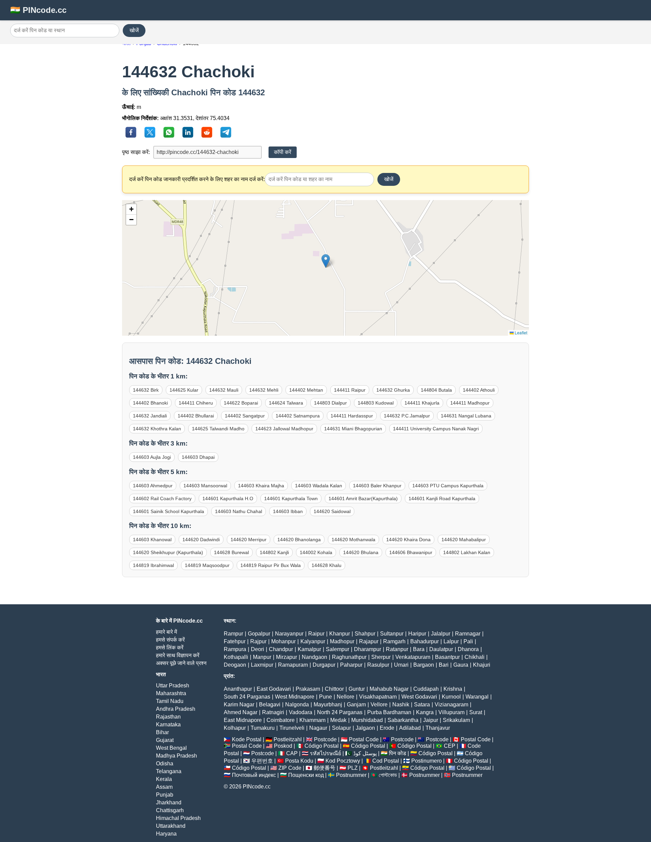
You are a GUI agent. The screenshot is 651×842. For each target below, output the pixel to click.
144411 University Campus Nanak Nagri (436, 428)
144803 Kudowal (376, 403)
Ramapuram (293, 665)
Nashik (400, 704)
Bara (419, 649)
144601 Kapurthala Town (291, 498)
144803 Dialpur (330, 403)
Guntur (357, 689)
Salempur (337, 649)
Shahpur (365, 634)
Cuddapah (426, 689)
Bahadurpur (424, 641)
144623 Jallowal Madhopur (284, 428)
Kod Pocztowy (343, 761)
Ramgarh (394, 641)
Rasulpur (378, 665)
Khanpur (339, 634)
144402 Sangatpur (245, 415)
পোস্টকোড (388, 775)
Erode (387, 728)
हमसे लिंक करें (169, 647)
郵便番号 (324, 768)
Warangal (477, 697)
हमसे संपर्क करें (170, 640)
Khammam (312, 720)
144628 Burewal (231, 552)
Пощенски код (306, 775)
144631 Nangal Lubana (466, 415)
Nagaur (318, 728)
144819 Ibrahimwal (153, 565)
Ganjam (356, 704)
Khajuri (481, 665)
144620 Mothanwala (353, 539)
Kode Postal (246, 739)
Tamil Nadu (169, 701)
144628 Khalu (326, 565)
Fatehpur (234, 641)
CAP (292, 753)
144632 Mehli (263, 390)
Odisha (164, 763)
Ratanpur (397, 649)
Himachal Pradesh (178, 818)
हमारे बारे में (166, 632)
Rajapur (368, 641)
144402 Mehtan (306, 390)
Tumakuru (263, 728)
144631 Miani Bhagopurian (353, 428)
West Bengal (171, 748)
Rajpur (258, 641)
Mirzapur (286, 657)
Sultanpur (391, 634)
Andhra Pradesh (175, 709)
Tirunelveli (291, 728)
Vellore (379, 704)
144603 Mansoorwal (205, 485)
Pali (468, 641)
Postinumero (426, 761)
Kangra (425, 712)
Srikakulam (456, 720)
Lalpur (451, 641)
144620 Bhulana (360, 552)
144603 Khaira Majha (261, 485)
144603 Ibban (288, 511)
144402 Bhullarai (196, 415)
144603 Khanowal (152, 539)
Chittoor (334, 689)
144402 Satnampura (298, 415)
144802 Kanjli (274, 552)
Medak (338, 720)
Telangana (168, 771)
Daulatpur (441, 649)
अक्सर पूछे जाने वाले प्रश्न (181, 663)
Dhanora (468, 649)
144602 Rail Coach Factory (162, 498)
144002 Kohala (316, 552)
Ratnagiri (273, 712)
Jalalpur (440, 634)
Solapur (341, 728)
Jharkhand (168, 802)
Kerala (164, 779)
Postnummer (351, 775)
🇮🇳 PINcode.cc (38, 10)
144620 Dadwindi (201, 539)
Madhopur (342, 641)
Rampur (233, 634)
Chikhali (475, 657)
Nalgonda (297, 704)
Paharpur (351, 665)
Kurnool (451, 697)
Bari (444, 665)
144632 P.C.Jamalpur (407, 415)
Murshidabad (367, 720)
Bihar (162, 732)
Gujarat (165, 740)
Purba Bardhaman (389, 712)
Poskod (283, 746)
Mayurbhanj (328, 704)
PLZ (353, 768)
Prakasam (308, 689)
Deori (257, 649)
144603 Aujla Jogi (152, 457)
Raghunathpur (349, 657)
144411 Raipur (350, 390)
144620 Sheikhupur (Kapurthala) (168, 552)
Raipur (316, 634)
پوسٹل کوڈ (365, 753)
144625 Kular (184, 390)
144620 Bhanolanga (299, 539)
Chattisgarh (170, 810)
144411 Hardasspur (352, 415)
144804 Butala (436, 390)
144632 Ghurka (393, 390)
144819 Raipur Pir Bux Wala (270, 565)
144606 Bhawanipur (410, 552)
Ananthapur (238, 689)
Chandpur (281, 649)
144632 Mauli (223, 390)
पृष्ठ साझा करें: (136, 152)
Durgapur (324, 665)
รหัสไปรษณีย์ (325, 753)
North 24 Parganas (339, 712)
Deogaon (235, 665)
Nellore (345, 697)
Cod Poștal (385, 761)
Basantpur (447, 657)
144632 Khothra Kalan (157, 428)
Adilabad (410, 728)
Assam (164, 787)
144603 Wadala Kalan (318, 485)
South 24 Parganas (247, 697)
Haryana (166, 834)
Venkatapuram (412, 657)
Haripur (417, 634)
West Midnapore (294, 697)
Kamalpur (309, 649)
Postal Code (364, 739)
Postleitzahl (288, 739)
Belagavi (269, 704)
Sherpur (381, 657)
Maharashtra (171, 693)
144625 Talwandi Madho (218, 428)
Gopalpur (259, 634)
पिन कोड (397, 753)
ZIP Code (289, 768)
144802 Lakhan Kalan (466, 552)
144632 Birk (146, 390)
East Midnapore (243, 720)
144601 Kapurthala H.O (227, 498)
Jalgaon (365, 728)
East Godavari (274, 689)
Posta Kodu (299, 761)
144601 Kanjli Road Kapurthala (442, 498)
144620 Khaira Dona (408, 539)
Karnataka (168, 724)
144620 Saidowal (332, 511)
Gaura (460, 665)
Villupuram (451, 712)
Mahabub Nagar (389, 689)
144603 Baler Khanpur (377, 485)
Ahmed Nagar (240, 712)
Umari (401, 665)
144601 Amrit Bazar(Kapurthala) (363, 498)
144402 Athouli (479, 390)
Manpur (262, 657)
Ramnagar (467, 634)
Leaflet (520, 332)
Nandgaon (314, 657)
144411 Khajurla (422, 403)
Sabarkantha (403, 720)
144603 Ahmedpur (153, 485)
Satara (422, 704)
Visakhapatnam (378, 697)
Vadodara (300, 712)
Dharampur (367, 649)
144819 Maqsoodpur (207, 565)
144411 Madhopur (470, 403)
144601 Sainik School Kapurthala (168, 511)
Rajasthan (168, 717)
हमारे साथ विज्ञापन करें (177, 655)
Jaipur (430, 720)
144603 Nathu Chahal (238, 511)
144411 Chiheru (196, 403)
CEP (449, 746)
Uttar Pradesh (172, 685)
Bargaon (423, 665)
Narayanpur (289, 634)
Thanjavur (438, 728)
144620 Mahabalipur (463, 539)
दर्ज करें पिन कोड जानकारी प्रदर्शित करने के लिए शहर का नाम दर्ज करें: (197, 179)
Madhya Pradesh (176, 756)
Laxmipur (262, 665)
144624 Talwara (286, 403)
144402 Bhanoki (150, 403)
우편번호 (262, 761)
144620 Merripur (249, 539)
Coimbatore (281, 720)
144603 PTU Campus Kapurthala (448, 485)
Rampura (235, 649)
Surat (475, 712)
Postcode (325, 739)
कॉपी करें (282, 152)
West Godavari (419, 697)
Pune (325, 697)
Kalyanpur (312, 641)
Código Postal (321, 746)
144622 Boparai (241, 403)
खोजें (134, 30)
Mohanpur (283, 641)
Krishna (452, 689)
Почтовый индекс (254, 775)
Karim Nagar (239, 704)
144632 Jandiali (150, 415)
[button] (325, 261)
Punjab (164, 795)
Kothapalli (236, 657)
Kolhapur (235, 728)
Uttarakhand (170, 826)
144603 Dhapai (198, 457)
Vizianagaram (451, 704)
